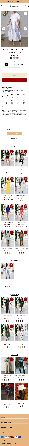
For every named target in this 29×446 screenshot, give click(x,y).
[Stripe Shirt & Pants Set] (21, 332)
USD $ (2, 432)
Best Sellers (14, 147)
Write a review (14, 133)
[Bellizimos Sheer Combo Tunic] (7, 271)
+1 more (25, 320)
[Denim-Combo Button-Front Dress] (21, 185)
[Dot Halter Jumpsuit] (21, 212)
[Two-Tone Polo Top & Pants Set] (21, 365)
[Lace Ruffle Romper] (7, 157)
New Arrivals (14, 354)
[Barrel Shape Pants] (7, 365)
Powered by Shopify (14, 443)
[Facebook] (2, 440)
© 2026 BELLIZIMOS (5, 443)
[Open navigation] (4, 6)
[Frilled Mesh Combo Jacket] (7, 332)
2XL (22, 64)
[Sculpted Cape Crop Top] (21, 391)
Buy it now (14, 80)
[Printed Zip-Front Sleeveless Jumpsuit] (21, 157)
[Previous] (3, 29)
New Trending (14, 294)
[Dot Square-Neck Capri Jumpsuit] (7, 391)
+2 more (11, 199)
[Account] (25, 6)
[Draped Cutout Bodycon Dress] (21, 238)
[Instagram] (4, 440)
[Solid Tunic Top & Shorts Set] (7, 238)
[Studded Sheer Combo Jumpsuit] (7, 305)
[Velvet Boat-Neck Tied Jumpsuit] (21, 305)
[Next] (25, 29)
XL (18, 64)
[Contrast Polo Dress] (7, 185)
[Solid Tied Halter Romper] (7, 212)
